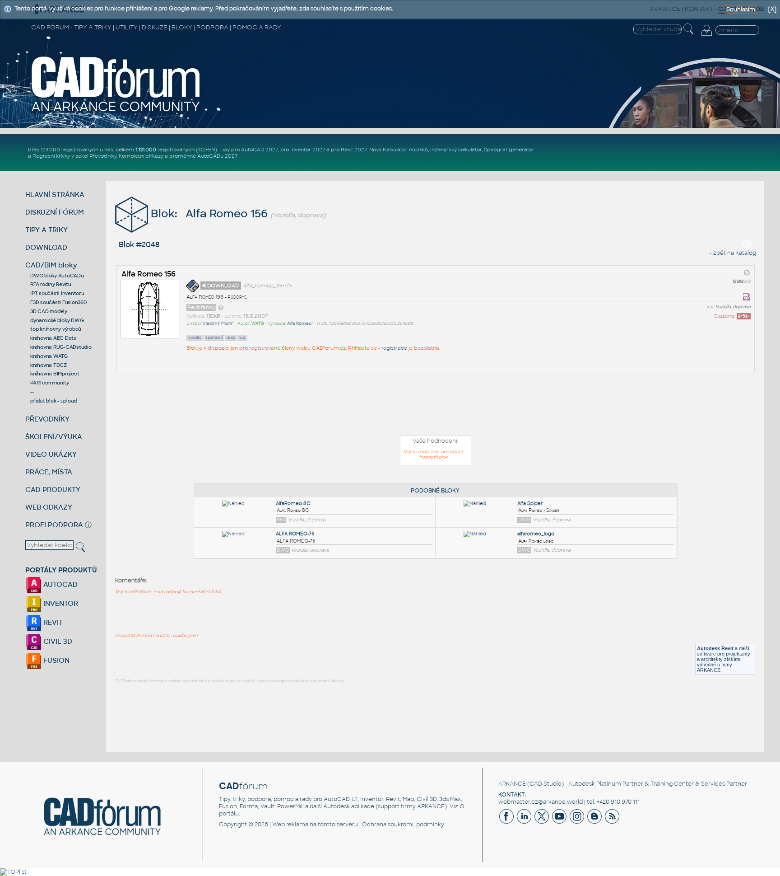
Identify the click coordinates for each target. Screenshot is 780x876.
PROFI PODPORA (54, 524)
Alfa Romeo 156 (148, 274)
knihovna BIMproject (54, 373)
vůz (242, 337)
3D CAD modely (48, 311)
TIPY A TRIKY (46, 229)
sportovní (214, 337)
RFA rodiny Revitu (50, 284)
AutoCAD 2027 (259, 149)
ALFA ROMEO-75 (295, 534)
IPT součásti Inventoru (57, 293)
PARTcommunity (49, 382)
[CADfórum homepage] (116, 111)
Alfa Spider (530, 503)
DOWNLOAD (46, 247)
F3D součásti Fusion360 (58, 302)
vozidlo (194, 337)
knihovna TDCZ (48, 365)
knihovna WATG (49, 356)
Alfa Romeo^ (300, 323)
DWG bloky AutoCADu (57, 275)
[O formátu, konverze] (221, 307)
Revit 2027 (354, 149)
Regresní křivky (51, 156)
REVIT (52, 622)
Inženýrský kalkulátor (456, 149)
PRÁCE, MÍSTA (48, 472)
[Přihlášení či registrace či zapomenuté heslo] (706, 36)
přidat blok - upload (53, 401)
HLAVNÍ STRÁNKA (54, 194)
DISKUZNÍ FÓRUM (54, 212)
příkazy (154, 156)
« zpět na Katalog (732, 253)
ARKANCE (512, 783)
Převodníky (102, 156)
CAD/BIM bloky (51, 265)
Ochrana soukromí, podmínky (403, 824)
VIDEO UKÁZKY (51, 454)
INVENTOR (60, 603)
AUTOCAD (60, 584)
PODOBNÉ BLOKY (435, 490)
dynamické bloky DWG (57, 320)
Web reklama (290, 824)
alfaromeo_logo (535, 534)
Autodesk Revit (715, 648)
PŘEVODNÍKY (47, 419)
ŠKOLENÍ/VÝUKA (53, 436)
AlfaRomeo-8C (293, 503)
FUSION (56, 660)
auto (231, 337)
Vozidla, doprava (733, 306)
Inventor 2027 (307, 149)
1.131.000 (145, 149)
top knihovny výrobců (55, 329)
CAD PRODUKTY (52, 489)
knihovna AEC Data (53, 338)
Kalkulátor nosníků (405, 149)
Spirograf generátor (509, 149)
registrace (394, 348)
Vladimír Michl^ (218, 323)
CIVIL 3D (57, 641)
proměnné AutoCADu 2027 (203, 156)
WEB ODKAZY (48, 507)
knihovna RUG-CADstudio (61, 347)
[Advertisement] (435, 406)
